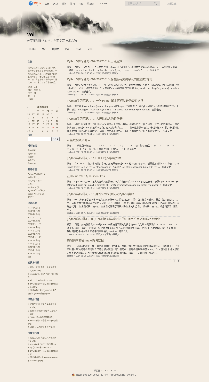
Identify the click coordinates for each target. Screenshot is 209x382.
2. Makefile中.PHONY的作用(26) (42, 344)
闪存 (81, 3)
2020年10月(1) (34, 223)
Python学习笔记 (36, 174)
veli (31, 34)
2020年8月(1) (34, 227)
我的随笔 (32, 150)
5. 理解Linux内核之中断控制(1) (41, 327)
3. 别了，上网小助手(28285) (40, 280)
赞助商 (90, 3)
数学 (31, 196)
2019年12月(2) (34, 237)
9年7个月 (38, 90)
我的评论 (32, 153)
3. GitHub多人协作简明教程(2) (41, 317)
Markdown (34, 187)
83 (35, 92)
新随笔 (55, 49)
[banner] (33, 3)
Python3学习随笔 (36, 190)
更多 (30, 256)
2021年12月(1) (34, 217)
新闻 (64, 3)
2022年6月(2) (34, 207)
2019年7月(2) (34, 243)
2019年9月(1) (34, 240)
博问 (72, 3)
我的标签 (32, 163)
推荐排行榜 (33, 332)
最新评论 (32, 160)
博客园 (32, 49)
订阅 (78, 49)
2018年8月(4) (34, 253)
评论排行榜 (33, 299)
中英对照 (33, 177)
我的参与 (32, 156)
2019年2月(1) (34, 246)
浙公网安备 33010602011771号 (92, 374)
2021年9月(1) (34, 220)
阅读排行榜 (33, 262)
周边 (55, 3)
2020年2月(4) (34, 233)
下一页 (177, 260)
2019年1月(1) (34, 250)
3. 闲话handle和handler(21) (40, 347)
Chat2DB (102, 3)
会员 (47, 3)
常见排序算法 (35, 180)
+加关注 (31, 98)
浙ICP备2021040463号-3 (123, 374)
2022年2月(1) (34, 214)
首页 (44, 49)
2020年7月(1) (34, 230)
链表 (31, 183)
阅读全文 (154, 70)
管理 (90, 49)
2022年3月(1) (34, 210)
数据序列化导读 (36, 193)
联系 (67, 49)
